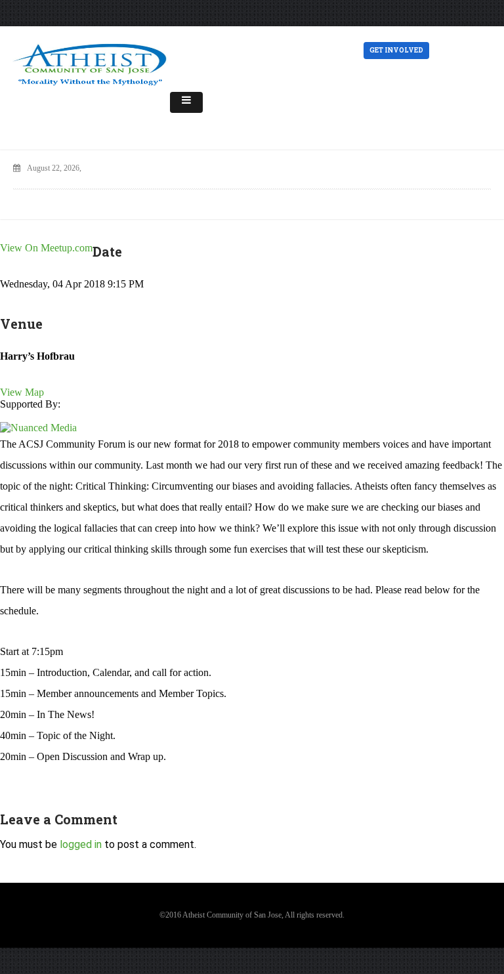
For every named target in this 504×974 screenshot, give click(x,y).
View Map (22, 392)
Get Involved (396, 50)
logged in (81, 844)
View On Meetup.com (46, 247)
